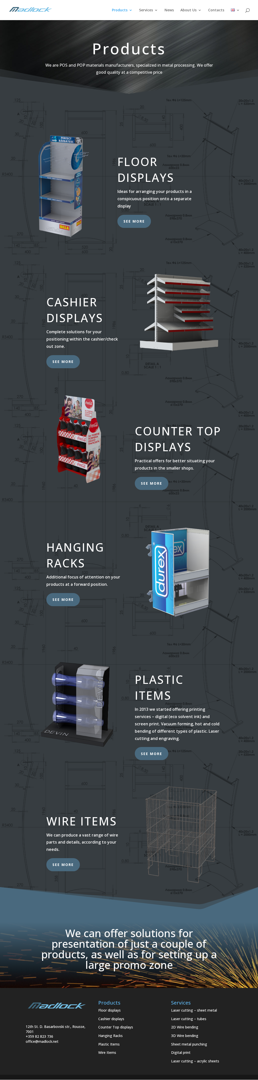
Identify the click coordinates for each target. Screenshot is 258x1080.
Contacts (216, 10)
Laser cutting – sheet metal (194, 1010)
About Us (188, 10)
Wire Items (107, 1052)
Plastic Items (109, 1044)
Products (119, 10)
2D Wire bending (184, 1027)
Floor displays (109, 1010)
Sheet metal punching (189, 1044)
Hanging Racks (110, 1035)
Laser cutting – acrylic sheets (195, 1061)
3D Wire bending (184, 1035)
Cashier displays (111, 1018)
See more (134, 221)
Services (146, 10)
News (169, 10)
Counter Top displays (115, 1027)
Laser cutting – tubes (188, 1018)
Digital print (180, 1052)
